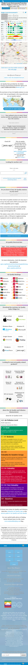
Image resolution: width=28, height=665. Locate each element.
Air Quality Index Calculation (14, 589)
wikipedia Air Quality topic (15, 511)
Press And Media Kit (14, 572)
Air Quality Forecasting (13, 590)
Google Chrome (7, 336)
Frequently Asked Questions (13, 585)
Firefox (20, 336)
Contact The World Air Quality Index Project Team (14, 571)
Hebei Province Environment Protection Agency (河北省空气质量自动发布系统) (14, 627)
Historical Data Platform (14, 594)
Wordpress (7, 347)
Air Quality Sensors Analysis (14, 581)
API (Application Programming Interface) (14, 593)
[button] (17, 53)
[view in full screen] (25, 12)
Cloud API (20, 347)
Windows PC (20, 326)
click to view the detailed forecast (14, 77)
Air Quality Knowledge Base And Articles (14, 578)
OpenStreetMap (19, 63)
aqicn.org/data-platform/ (14, 268)
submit (23, 655)
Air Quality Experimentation (14, 580)
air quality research (13, 576)
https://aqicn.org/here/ (14, 122)
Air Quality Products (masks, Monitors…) (14, 591)
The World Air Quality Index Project (13, 598)
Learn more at (14, 109)
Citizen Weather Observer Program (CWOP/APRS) (14, 625)
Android (20, 316)
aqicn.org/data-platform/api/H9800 (20, 152)
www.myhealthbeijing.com (12, 521)
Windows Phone (7, 326)
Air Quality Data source (13, 587)
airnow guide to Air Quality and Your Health (14, 513)
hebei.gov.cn (20, 87)
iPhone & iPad (7, 316)
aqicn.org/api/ (21, 157)
